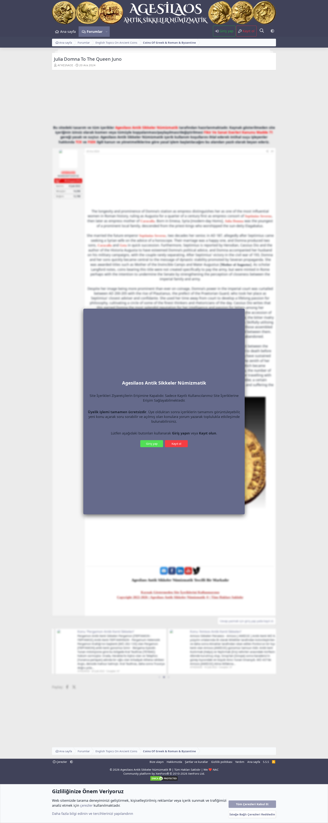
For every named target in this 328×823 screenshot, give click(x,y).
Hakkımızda (174, 762)
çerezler (86, 805)
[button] (106, 31)
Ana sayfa (68, 31)
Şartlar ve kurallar (196, 762)
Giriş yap (152, 443)
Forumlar (94, 31)
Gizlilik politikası (221, 762)
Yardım (239, 762)
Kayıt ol (176, 443)
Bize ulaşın (157, 762)
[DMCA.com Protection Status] (164, 780)
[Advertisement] (164, 98)
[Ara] (261, 31)
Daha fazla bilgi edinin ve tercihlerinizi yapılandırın (92, 813)
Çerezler (61, 762)
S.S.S (266, 762)
